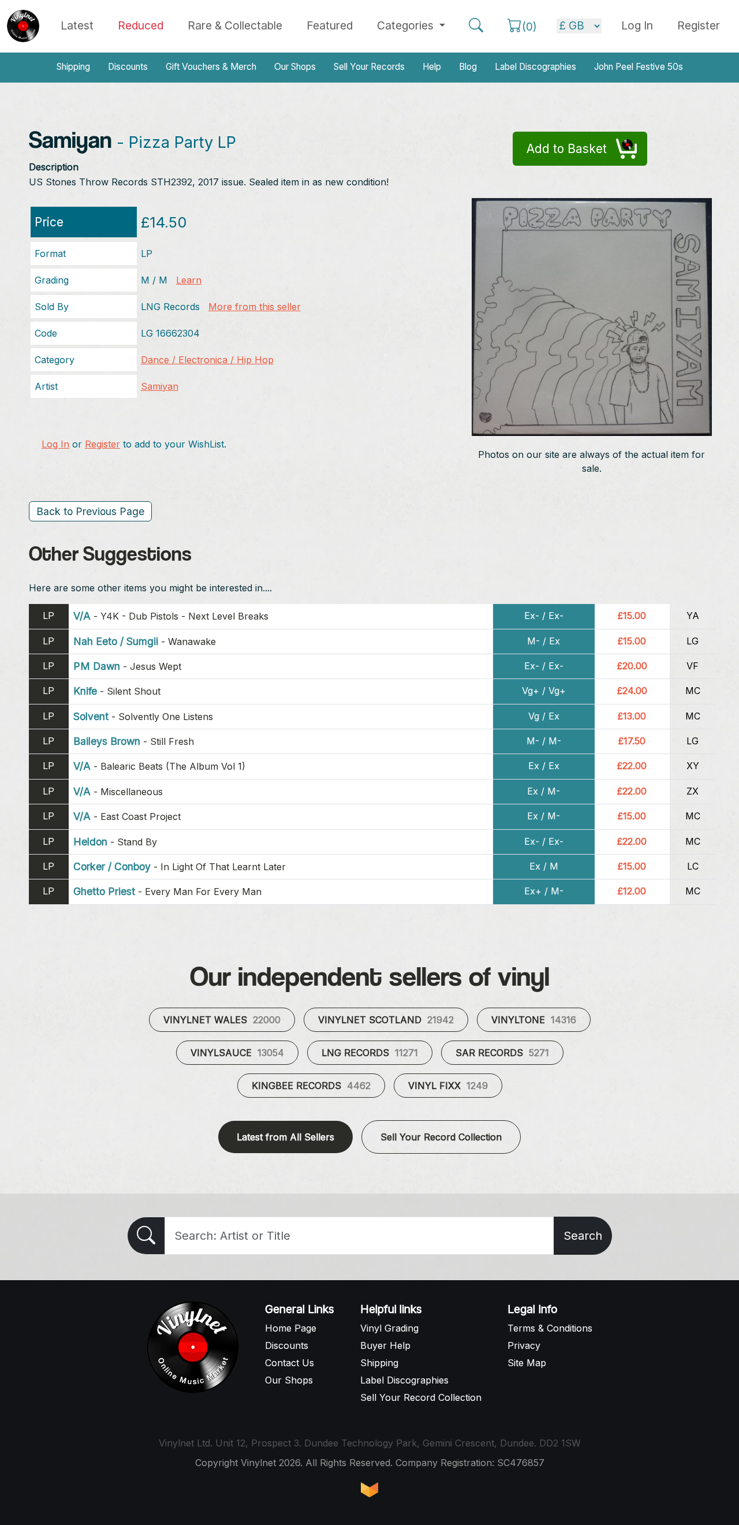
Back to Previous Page (90, 511)
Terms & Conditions (549, 1328)
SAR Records (502, 1052)
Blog (468, 66)
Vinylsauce (237, 1052)
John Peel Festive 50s (638, 66)
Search (582, 1236)
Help (432, 66)
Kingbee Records (311, 1085)
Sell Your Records (369, 66)
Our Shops (295, 66)
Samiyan (159, 386)
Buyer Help (385, 1345)
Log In (55, 444)
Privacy (523, 1345)
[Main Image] (592, 316)
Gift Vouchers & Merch (211, 66)
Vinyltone (533, 1020)
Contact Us (289, 1363)
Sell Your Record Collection (441, 1137)
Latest (77, 25)
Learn (188, 280)
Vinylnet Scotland (386, 1020)
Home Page (290, 1328)
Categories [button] (406, 25)
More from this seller (254, 306)
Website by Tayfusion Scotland (369, 1489)
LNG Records (370, 1052)
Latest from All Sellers (285, 1137)
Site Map (526, 1363)
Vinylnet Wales (222, 1020)
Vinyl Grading (389, 1328)
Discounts (128, 66)
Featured (330, 25)
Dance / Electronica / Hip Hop (207, 360)
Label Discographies (535, 66)
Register (698, 25)
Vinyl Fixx (448, 1085)
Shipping (73, 66)
